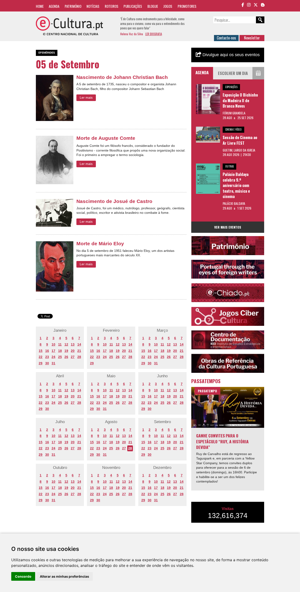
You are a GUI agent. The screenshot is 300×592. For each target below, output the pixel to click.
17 (53, 351)
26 (66, 357)
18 (60, 351)
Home (40, 6)
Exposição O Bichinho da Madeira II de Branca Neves (240, 100)
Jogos (167, 6)
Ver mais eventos (227, 227)
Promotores (187, 6)
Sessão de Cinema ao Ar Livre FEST (240, 140)
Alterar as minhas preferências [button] (64, 576)
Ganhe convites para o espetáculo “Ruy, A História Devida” (222, 441)
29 (40, 363)
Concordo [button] (23, 576)
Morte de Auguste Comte (105, 138)
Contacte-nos (226, 38)
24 (53, 357)
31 (53, 363)
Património (73, 6)
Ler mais (86, 97)
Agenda (54, 6)
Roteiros (111, 6)
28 (79, 357)
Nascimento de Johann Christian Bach (122, 77)
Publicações (133, 6)
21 (79, 351)
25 (60, 357)
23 (47, 357)
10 (53, 344)
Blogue (152, 6)
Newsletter (252, 38)
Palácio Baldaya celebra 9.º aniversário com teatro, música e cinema (236, 185)
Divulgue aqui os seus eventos (230, 54)
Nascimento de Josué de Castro (114, 201)
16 (47, 351)
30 (47, 363)
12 (66, 344)
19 (66, 351)
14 (79, 344)
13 (73, 344)
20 (73, 351)
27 (73, 357)
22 (40, 357)
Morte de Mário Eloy (100, 243)
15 (40, 351)
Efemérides (46, 52)
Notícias (92, 6)
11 (60, 344)
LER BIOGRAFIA (153, 33)
